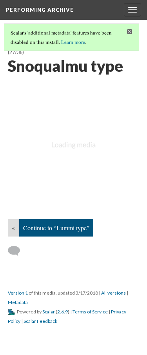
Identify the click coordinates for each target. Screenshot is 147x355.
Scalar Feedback (40, 321)
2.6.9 (62, 312)
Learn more (73, 42)
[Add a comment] (17, 251)
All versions (113, 293)
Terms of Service (90, 312)
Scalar (48, 312)
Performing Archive (40, 10)
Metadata (18, 302)
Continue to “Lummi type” (56, 228)
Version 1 (18, 293)
